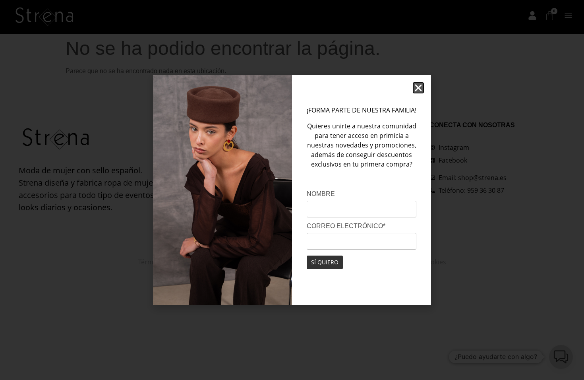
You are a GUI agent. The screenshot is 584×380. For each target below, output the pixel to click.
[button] (418, 88)
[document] (292, 190)
